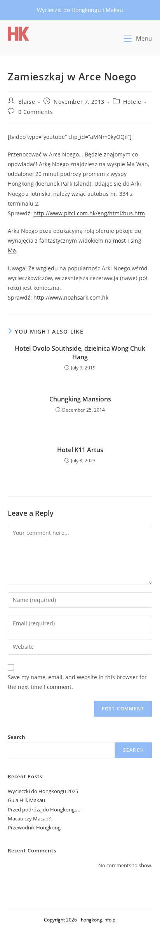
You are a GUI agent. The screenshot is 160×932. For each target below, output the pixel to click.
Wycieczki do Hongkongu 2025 (43, 791)
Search (16, 736)
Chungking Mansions (80, 399)
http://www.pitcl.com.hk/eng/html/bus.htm (89, 213)
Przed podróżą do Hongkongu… (45, 809)
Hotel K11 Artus (80, 450)
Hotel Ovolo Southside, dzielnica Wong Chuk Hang (80, 352)
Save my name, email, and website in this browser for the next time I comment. (77, 682)
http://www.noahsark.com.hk (70, 297)
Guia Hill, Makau (26, 800)
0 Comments (35, 111)
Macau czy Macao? (29, 818)
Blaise (26, 101)
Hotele (132, 101)
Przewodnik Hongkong (34, 827)
